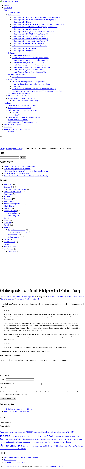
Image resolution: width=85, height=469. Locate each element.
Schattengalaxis (14, 15)
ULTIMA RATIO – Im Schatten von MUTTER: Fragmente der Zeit (37, 91)
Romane (9, 148)
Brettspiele (56, 432)
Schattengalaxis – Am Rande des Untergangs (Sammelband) (35, 26)
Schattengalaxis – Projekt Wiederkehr (26, 29)
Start (2, 148)
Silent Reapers (61, 446)
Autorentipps (18, 432)
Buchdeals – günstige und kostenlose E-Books (21, 457)
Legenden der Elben (19, 232)
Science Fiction (29, 445)
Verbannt (3, 449)
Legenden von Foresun (16, 74)
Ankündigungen (14, 12)
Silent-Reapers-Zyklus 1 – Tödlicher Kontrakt (30, 60)
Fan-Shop (8, 127)
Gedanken (8, 199)
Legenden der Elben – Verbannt (24, 77)
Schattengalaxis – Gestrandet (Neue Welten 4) (30, 41)
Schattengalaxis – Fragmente (23, 50)
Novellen (7, 222)
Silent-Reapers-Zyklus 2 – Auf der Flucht (28, 62)
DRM (44, 436)
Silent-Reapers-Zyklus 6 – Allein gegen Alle (29, 72)
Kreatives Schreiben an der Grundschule (19, 166)
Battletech (12, 53)
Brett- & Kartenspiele (12, 124)
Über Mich (8, 7)
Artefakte (16, 86)
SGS (54, 446)
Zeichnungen (9, 249)
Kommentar (5, 375)
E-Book (50, 436)
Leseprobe (21, 442)
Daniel (36, 299)
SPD (67, 446)
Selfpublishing (46, 446)
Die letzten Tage (34, 436)
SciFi (37, 446)
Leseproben (17, 148)
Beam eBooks (37, 432)
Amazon (3, 432)
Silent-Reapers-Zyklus (21, 55)
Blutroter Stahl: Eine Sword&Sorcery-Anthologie (31, 84)
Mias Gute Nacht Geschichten (19, 96)
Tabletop (72, 446)
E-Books (57, 436)
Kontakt (11, 131)
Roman (81, 296)
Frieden (61, 296)
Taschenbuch (79, 446)
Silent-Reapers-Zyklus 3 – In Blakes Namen (29, 65)
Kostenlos (36, 439)
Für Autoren (8, 196)
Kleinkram (8, 208)
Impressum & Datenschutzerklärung (18, 129)
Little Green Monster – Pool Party (25, 100)
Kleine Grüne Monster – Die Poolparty (22, 98)
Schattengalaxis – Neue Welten (24, 48)
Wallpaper (8, 103)
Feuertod (4, 439)
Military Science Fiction (32, 442)
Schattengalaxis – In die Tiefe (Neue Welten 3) (30, 38)
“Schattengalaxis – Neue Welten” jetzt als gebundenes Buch (26, 171)
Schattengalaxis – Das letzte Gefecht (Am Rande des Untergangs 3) (38, 24)
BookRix (49, 432)
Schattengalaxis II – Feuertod (19, 108)
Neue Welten (43, 442)
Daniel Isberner (13, 466)
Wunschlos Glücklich (12, 449)
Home (6, 5)
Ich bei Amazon (10, 460)
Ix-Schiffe (16, 115)
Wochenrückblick (11, 246)
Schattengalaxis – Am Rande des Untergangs (25, 117)
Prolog (75, 296)
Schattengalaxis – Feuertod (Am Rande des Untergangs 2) (34, 19)
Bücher (7, 10)
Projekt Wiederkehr (54, 442)
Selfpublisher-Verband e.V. (14, 462)
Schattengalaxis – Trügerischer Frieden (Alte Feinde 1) (33, 31)
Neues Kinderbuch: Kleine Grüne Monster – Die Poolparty (26, 176)
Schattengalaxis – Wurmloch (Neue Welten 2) (29, 36)
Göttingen (12, 439)
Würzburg (22, 448)
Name (3, 379)
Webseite (7, 244)
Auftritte (7, 184)
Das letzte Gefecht (18, 436)
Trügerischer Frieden (23, 299)
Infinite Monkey (22, 439)
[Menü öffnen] (1, 136)
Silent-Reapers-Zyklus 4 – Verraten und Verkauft (31, 67)
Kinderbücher (9, 206)
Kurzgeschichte (45, 439)
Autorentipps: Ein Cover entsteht (17, 411)
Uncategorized (9, 241)
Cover (63, 432)
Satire (6, 239)
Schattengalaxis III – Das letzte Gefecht (23, 110)
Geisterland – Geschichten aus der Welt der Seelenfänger (34, 88)
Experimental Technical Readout (72, 436)
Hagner (15, 112)
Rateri (62, 442)
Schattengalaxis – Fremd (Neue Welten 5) (28, 43)
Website (3, 387)
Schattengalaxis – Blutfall (22, 22)
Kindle (31, 439)
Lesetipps (8, 218)
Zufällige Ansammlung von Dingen (18, 409)
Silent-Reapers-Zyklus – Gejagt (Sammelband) (30, 57)
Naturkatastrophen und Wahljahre (17, 168)
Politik (6, 225)
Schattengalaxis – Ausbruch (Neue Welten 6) (29, 46)
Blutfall (44, 432)
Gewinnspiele (9, 201)
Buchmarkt (8, 194)
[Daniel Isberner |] (9, 1)
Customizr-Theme (56, 466)
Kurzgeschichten (14, 79)
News (6, 220)
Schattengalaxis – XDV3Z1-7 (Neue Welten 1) (30, 34)
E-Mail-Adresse (7, 383)
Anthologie (10, 432)
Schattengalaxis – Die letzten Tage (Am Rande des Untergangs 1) (37, 17)
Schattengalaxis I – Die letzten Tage (22, 105)
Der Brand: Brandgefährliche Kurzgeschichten (29, 81)
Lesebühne (12, 442)
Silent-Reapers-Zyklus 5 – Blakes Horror (28, 69)
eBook (62, 436)
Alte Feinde (52, 296)
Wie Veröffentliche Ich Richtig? (20, 93)
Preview (68, 296)
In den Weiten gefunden (13, 203)
